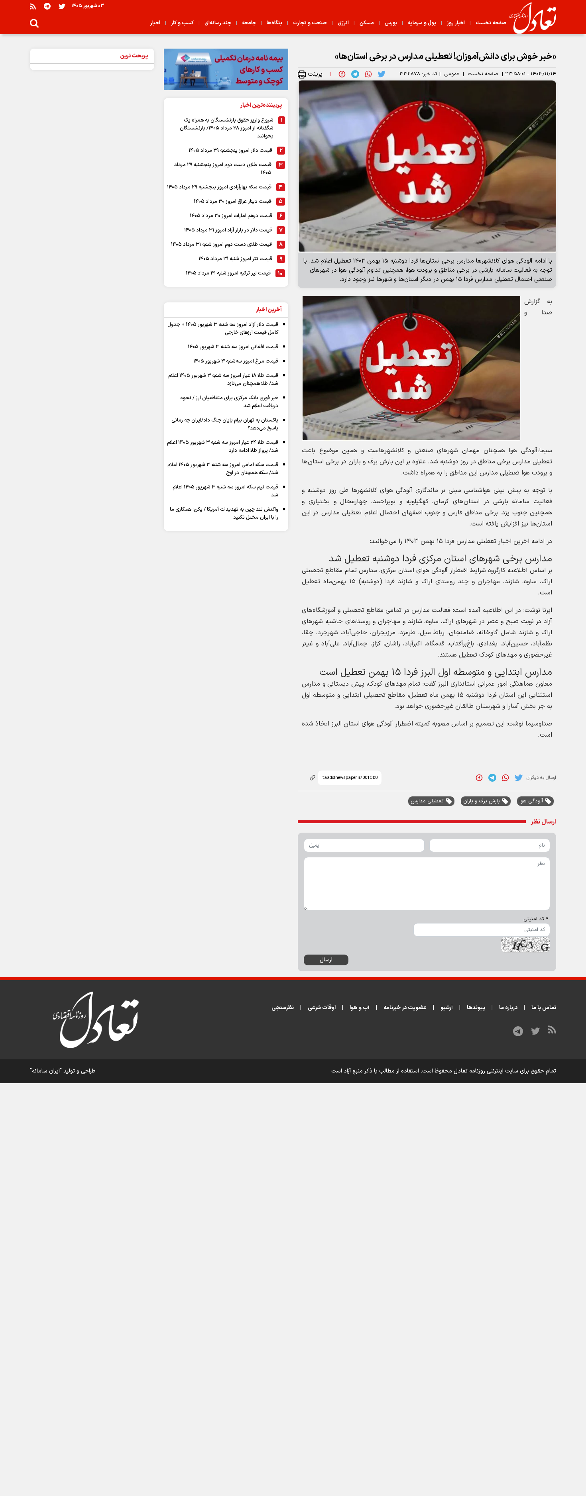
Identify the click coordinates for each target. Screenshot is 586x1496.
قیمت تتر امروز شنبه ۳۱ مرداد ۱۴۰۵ (235, 259)
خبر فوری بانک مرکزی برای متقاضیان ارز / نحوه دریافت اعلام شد (229, 402)
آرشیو (446, 1008)
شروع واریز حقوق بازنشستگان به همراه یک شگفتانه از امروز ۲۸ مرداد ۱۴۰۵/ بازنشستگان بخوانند (226, 128)
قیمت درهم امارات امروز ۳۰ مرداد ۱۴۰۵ (231, 216)
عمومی (451, 74)
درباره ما (508, 1008)
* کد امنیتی (535, 919)
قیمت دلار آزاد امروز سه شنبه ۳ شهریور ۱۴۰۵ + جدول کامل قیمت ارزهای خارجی (222, 329)
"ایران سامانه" (46, 1071)
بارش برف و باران (481, 801)
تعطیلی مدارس (427, 801)
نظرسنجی (282, 1008)
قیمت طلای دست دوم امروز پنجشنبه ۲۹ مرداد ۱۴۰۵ (222, 169)
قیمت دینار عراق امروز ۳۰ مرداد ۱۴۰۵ (232, 202)
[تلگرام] (47, 6)
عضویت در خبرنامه (405, 1008)
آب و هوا (360, 1008)
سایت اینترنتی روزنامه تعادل (486, 1071)
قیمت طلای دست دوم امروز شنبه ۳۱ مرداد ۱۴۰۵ (221, 245)
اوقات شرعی (322, 1008)
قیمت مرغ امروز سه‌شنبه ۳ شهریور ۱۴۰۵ (235, 361)
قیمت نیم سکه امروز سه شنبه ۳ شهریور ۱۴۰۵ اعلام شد (225, 491)
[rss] (33, 6)
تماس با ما (543, 1008)
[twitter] (381, 74)
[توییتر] (62, 6)
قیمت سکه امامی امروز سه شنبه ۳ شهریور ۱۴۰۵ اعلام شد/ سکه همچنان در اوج (222, 469)
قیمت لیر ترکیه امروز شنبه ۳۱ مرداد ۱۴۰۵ (228, 273)
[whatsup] (368, 74)
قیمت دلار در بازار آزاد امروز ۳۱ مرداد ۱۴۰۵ (228, 230)
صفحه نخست (483, 74)
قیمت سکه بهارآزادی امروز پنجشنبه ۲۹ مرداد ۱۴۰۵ (219, 187)
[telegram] (355, 74)
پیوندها (476, 1008)
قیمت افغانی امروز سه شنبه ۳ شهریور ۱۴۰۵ (233, 347)
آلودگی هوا (531, 801)
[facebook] (342, 74)
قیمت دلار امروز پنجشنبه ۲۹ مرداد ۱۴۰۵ (230, 151)
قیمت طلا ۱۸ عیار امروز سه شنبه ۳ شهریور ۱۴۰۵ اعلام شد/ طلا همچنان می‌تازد (223, 380)
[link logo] (529, 18)
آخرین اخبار (269, 310)
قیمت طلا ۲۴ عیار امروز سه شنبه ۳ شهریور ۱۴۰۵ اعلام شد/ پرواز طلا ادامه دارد (222, 447)
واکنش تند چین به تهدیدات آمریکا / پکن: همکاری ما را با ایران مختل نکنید (224, 514)
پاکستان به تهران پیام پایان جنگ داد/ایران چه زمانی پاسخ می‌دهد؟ (224, 424)
